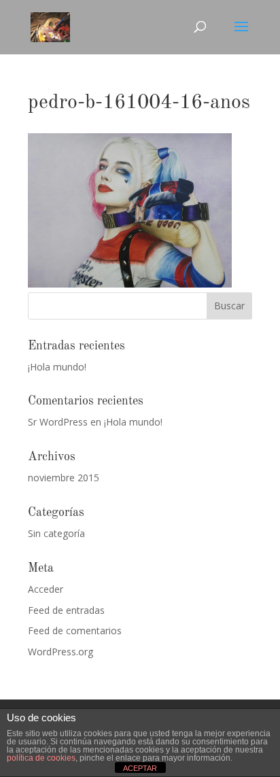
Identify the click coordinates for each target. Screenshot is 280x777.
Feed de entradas (66, 610)
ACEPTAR (140, 768)
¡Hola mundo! (57, 366)
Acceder (45, 589)
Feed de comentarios (75, 630)
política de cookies (41, 758)
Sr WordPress (58, 421)
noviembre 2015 (63, 477)
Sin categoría (56, 533)
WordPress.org (60, 651)
